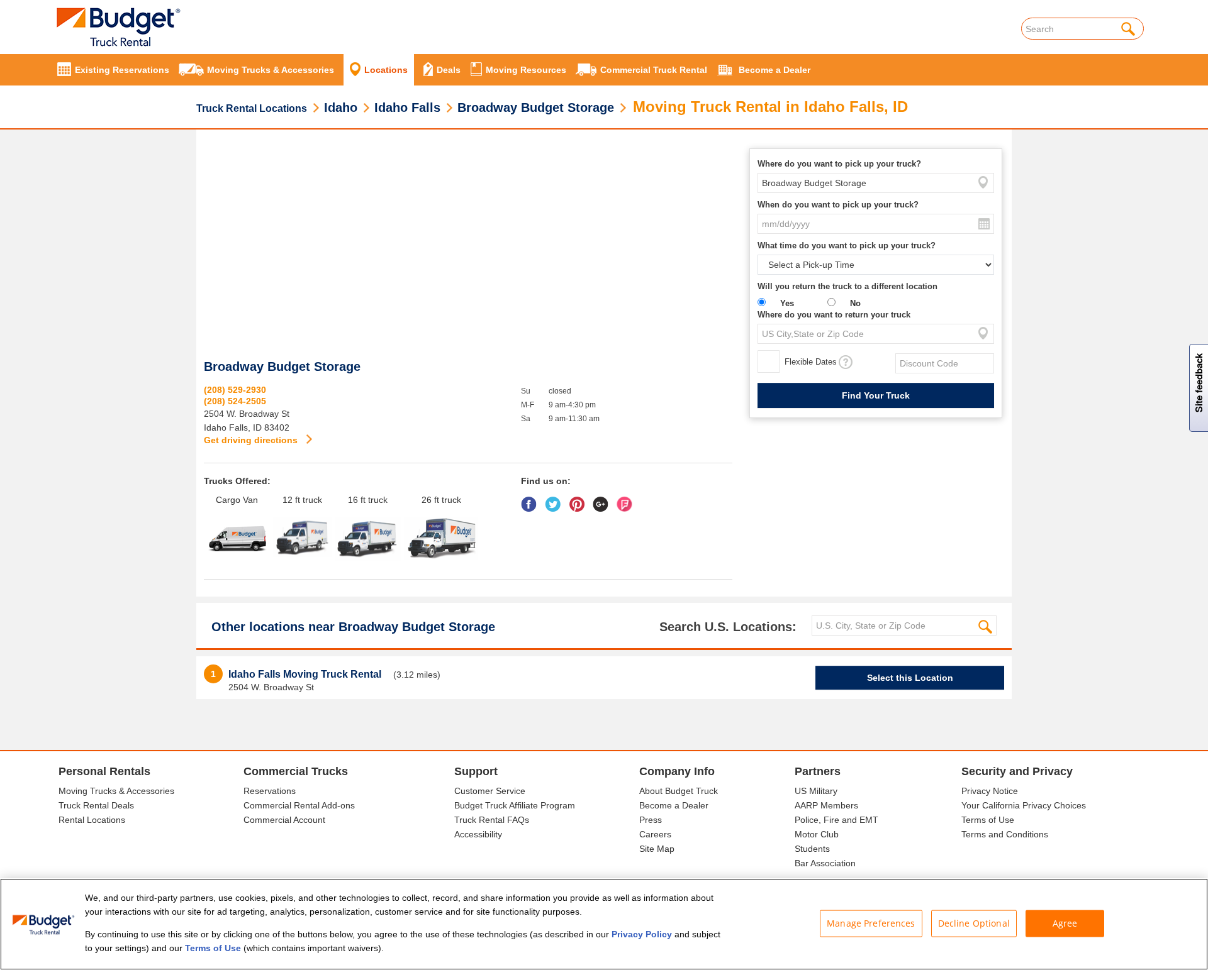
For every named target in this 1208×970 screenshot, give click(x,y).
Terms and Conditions (1004, 834)
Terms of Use (987, 820)
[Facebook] (532, 499)
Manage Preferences (871, 923)
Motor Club (817, 834)
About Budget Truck (678, 791)
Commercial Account (284, 820)
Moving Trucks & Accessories (116, 791)
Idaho (340, 107)
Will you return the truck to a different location (847, 286)
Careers (655, 834)
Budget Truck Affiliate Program (514, 805)
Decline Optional (974, 923)
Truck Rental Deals (96, 805)
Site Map (656, 849)
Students (812, 849)
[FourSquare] (628, 499)
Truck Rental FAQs (491, 820)
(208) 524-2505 (235, 401)
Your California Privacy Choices (1023, 805)
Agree (1065, 923)
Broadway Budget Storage (535, 107)
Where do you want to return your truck (834, 314)
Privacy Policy (642, 934)
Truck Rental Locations (251, 108)
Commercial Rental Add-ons (299, 805)
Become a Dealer (673, 805)
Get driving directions (252, 440)
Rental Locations (92, 820)
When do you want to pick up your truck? (838, 204)
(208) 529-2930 (235, 390)
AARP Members (826, 805)
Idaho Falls (407, 107)
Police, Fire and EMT (836, 820)
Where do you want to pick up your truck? (839, 163)
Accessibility (478, 834)
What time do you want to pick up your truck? (847, 245)
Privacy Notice (989, 791)
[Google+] (604, 499)
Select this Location (910, 678)
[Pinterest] (580, 499)
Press (650, 820)
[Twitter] (556, 499)
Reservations (269, 791)
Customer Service (489, 791)
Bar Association (825, 863)
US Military (816, 791)
